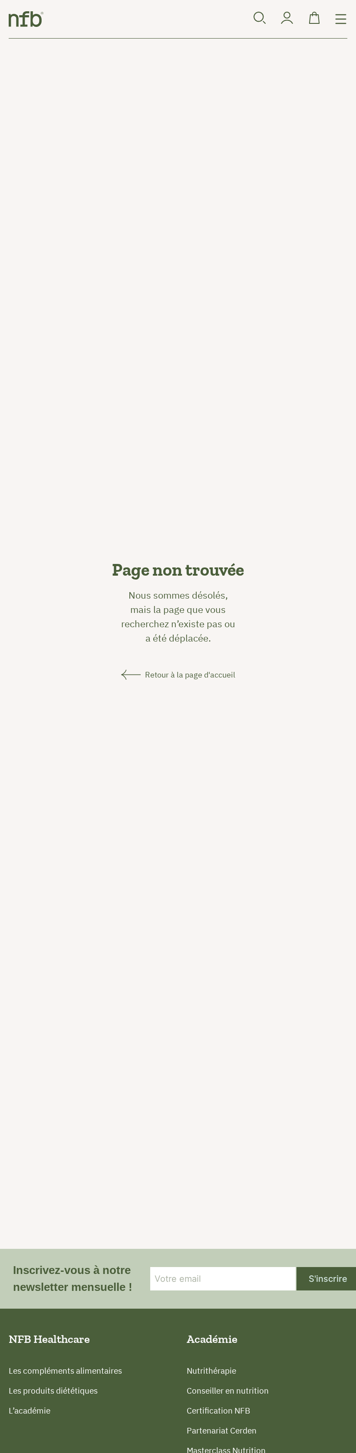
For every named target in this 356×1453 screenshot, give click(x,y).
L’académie (29, 1410)
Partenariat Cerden (222, 1430)
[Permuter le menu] (340, 19)
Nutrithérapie (211, 1370)
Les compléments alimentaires (65, 1370)
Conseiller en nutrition (228, 1390)
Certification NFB (218, 1410)
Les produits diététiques (53, 1390)
